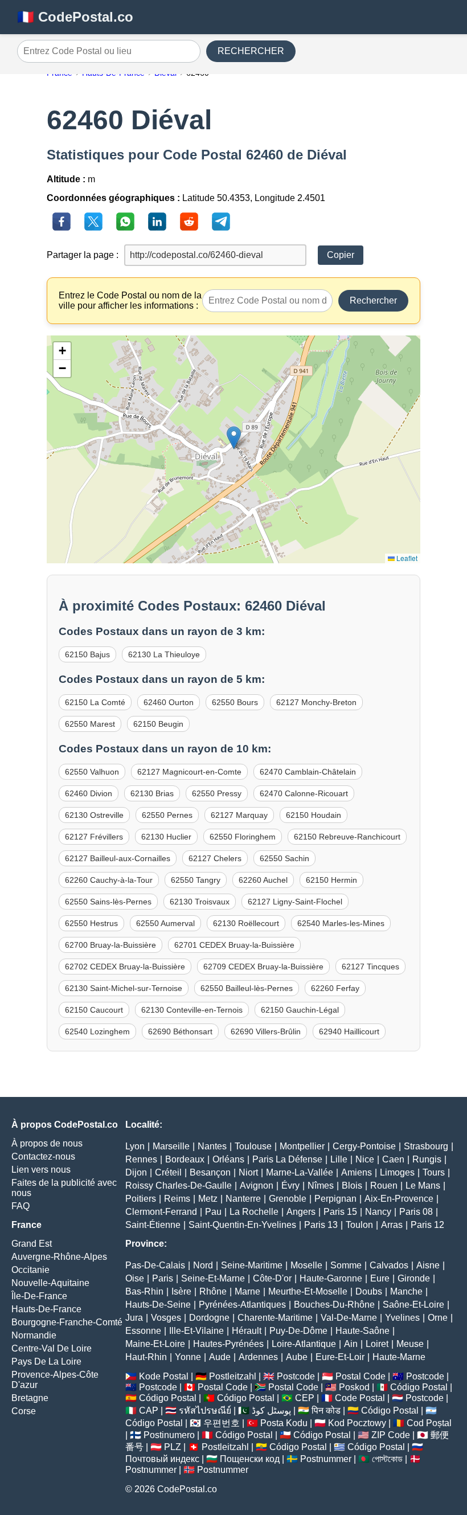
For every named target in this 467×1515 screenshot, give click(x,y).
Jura (134, 1317)
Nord (203, 1265)
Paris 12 (427, 1225)
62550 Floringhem (243, 836)
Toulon (359, 1225)
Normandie (33, 1335)
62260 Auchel (263, 880)
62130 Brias (152, 793)
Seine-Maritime (251, 1265)
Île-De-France (39, 1296)
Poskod (354, 1387)
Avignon (256, 1185)
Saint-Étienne (153, 1225)
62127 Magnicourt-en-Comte (189, 771)
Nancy (378, 1212)
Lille (338, 1159)
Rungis (426, 1159)
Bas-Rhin (144, 1291)
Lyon (135, 1146)
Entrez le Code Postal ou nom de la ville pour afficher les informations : (130, 300)
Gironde (414, 1278)
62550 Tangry (195, 880)
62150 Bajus (87, 654)
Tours (434, 1172)
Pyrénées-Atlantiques (242, 1304)
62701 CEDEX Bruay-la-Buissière (234, 944)
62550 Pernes (167, 815)
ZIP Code (390, 1435)
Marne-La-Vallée (299, 1172)
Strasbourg (426, 1146)
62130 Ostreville (94, 815)
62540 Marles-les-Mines (340, 923)
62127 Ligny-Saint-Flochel (295, 901)
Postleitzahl (232, 1376)
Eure (380, 1278)
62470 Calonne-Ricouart (304, 793)
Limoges (397, 1172)
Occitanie (30, 1270)
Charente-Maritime (275, 1317)
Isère (181, 1291)
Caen (393, 1159)
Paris (162, 1278)
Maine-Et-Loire (155, 1344)
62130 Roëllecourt (246, 923)
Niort (248, 1172)
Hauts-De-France (46, 1309)
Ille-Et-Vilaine (196, 1331)
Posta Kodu (284, 1423)
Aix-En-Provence (398, 1198)
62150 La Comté (95, 702)
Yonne (188, 1357)
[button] (234, 437)
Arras (392, 1225)
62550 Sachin (284, 858)
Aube (297, 1357)
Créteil (168, 1172)
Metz (208, 1198)
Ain (351, 1344)
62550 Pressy (216, 793)
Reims (177, 1198)
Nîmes (321, 1185)
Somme (346, 1265)
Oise (134, 1278)
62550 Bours (235, 702)
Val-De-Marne (349, 1317)
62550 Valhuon (92, 771)
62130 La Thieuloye (164, 654)
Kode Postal (164, 1376)
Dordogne (209, 1317)
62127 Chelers (215, 858)
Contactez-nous (43, 1156)
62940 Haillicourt (349, 1031)
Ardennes (258, 1357)
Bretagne (29, 1398)
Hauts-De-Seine (158, 1304)
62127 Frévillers (94, 836)
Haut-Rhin (146, 1357)
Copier (340, 255)
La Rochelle (254, 1212)
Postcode (296, 1376)
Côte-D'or (272, 1278)
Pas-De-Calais (155, 1265)
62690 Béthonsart (180, 1031)
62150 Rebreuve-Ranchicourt (347, 836)
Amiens (356, 1172)
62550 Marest (90, 723)
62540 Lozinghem (97, 1031)
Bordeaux (184, 1159)
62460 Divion (88, 793)
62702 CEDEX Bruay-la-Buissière (125, 966)
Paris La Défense (287, 1159)
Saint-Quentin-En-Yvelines (242, 1225)
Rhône (213, 1291)
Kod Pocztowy (357, 1423)
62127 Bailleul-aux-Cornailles (117, 858)
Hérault (246, 1331)
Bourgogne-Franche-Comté (66, 1322)
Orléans (228, 1159)
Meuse (410, 1344)
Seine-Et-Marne (213, 1278)
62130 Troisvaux (200, 901)
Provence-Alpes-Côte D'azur (55, 1380)
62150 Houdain (313, 815)
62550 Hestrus (91, 923)
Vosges (166, 1317)
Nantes (212, 1146)
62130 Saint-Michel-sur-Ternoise (123, 988)
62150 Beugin (158, 723)
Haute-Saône (362, 1331)
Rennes (141, 1159)
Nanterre (243, 1198)
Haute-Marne (398, 1357)
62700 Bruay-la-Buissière (110, 944)
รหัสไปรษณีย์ (205, 1410)
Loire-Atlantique (304, 1344)
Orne (438, 1317)
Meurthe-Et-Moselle (307, 1291)
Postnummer (325, 1459)
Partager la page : (82, 255)
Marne (247, 1291)
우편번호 (221, 1423)
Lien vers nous (41, 1169)
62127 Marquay (239, 815)
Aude (220, 1357)
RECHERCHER (251, 51)
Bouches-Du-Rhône (334, 1304)
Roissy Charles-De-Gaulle (178, 1185)
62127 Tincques (370, 966)
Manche (406, 1291)
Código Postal (419, 1387)
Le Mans (422, 1185)
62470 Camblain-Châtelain (308, 771)
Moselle (306, 1265)
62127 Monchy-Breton (316, 702)
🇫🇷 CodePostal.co (75, 16)
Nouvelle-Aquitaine (50, 1283)
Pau (213, 1212)
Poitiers (140, 1198)
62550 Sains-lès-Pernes (108, 901)
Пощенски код (250, 1459)
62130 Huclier (166, 836)
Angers (301, 1212)
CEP (304, 1398)
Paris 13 (321, 1225)
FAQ (20, 1206)
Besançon (210, 1172)
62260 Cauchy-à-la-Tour (109, 880)
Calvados (389, 1265)
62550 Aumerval (165, 923)
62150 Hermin (331, 880)
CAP (148, 1410)
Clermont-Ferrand (161, 1212)
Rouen (384, 1185)
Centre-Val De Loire (51, 1348)
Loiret (377, 1344)
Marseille (171, 1146)
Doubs (368, 1291)
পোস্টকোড (387, 1459)
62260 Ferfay (335, 988)
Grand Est (31, 1243)
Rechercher (373, 300)
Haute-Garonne (331, 1278)
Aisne (428, 1265)
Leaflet (406, 558)
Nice (364, 1159)
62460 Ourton (169, 702)
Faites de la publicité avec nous (64, 1188)
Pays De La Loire (46, 1361)
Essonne (143, 1331)
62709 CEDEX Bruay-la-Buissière (263, 966)
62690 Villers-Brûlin (266, 1031)
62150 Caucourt (94, 1009)
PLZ (172, 1447)
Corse (23, 1411)
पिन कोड (326, 1410)
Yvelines (402, 1317)
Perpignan (335, 1198)
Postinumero (169, 1435)
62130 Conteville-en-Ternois (192, 1009)
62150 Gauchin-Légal (300, 1009)
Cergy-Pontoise (364, 1146)
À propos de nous (47, 1143)
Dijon (136, 1172)
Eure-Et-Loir (340, 1357)
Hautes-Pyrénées (228, 1344)
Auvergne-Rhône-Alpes (59, 1257)
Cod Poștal (429, 1423)
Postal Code (360, 1376)
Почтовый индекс (162, 1459)
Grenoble (287, 1198)
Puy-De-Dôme (298, 1331)
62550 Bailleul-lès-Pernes (246, 988)
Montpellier (302, 1146)
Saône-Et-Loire (413, 1304)
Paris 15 (340, 1212)
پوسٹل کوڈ (271, 1410)
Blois (352, 1185)
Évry (290, 1185)
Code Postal (360, 1398)
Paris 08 (416, 1212)
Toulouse (253, 1146)
